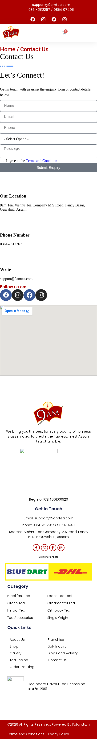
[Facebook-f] (36, 547)
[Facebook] (32, 19)
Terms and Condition (41, 161)
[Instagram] (43, 19)
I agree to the (31, 161)
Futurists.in (81, 724)
